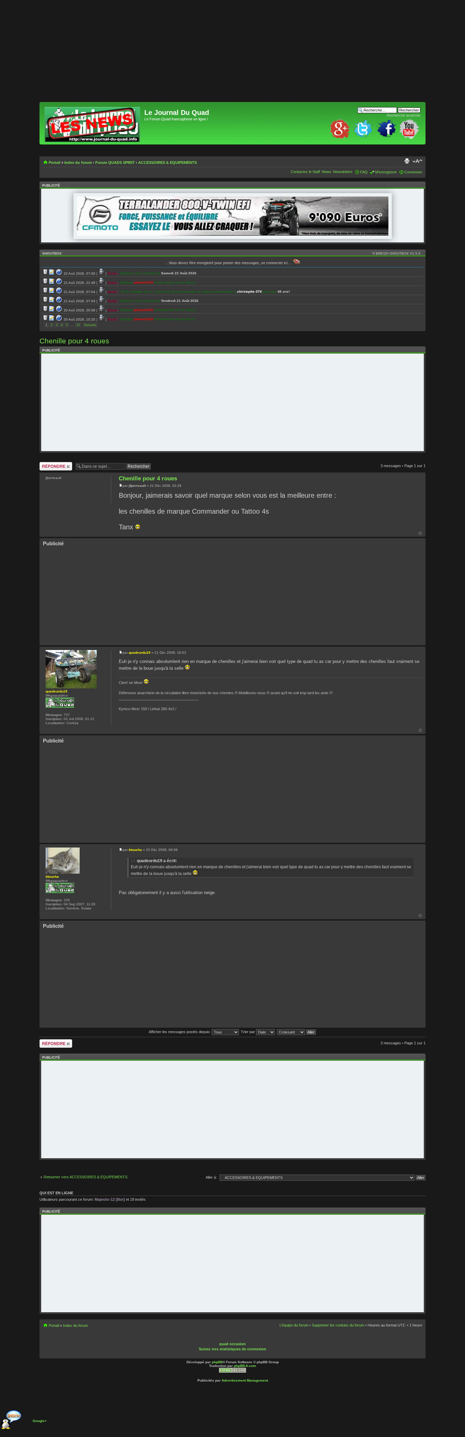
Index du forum (78, 162)
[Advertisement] (232, 54)
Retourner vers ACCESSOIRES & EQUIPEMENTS (85, 1177)
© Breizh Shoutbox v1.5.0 (396, 253)
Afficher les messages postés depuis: (180, 1032)
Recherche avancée (403, 115)
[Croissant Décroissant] (297, 1032)
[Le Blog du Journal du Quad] (92, 123)
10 (78, 325)
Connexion (413, 172)
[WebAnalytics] (244, 1339)
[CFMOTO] (232, 234)
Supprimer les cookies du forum (338, 1325)
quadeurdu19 (139, 652)
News (326, 172)
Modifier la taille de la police (417, 161)
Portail (54, 162)
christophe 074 (249, 291)
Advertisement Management (245, 1380)
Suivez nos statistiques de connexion (232, 1349)
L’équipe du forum (293, 1325)
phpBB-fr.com (245, 1366)
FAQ (364, 172)
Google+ (40, 1421)
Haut (420, 533)
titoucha (135, 850)
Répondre (47, 464)
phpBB (217, 1362)
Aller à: (211, 1177)
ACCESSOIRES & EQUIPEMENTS (167, 162)
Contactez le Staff (305, 172)
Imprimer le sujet (407, 161)
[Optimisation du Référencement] (232, 1371)
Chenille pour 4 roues (74, 341)
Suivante (90, 325)
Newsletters (343, 172)
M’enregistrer (386, 172)
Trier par (248, 1032)
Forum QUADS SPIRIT (115, 162)
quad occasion (232, 1344)
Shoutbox (52, 253)
